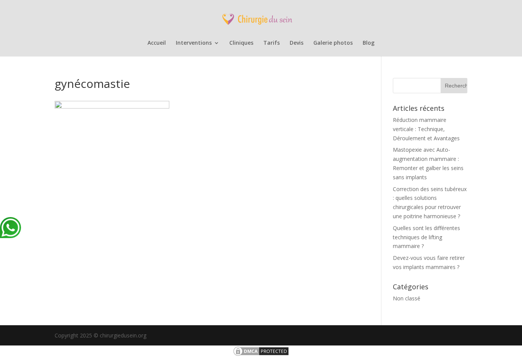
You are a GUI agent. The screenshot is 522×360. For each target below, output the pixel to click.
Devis (296, 43)
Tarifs (271, 43)
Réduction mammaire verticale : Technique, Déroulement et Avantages (426, 129)
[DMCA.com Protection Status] (261, 354)
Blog (368, 43)
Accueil (157, 43)
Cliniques (241, 43)
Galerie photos (333, 43)
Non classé (406, 298)
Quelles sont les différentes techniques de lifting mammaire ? (426, 237)
